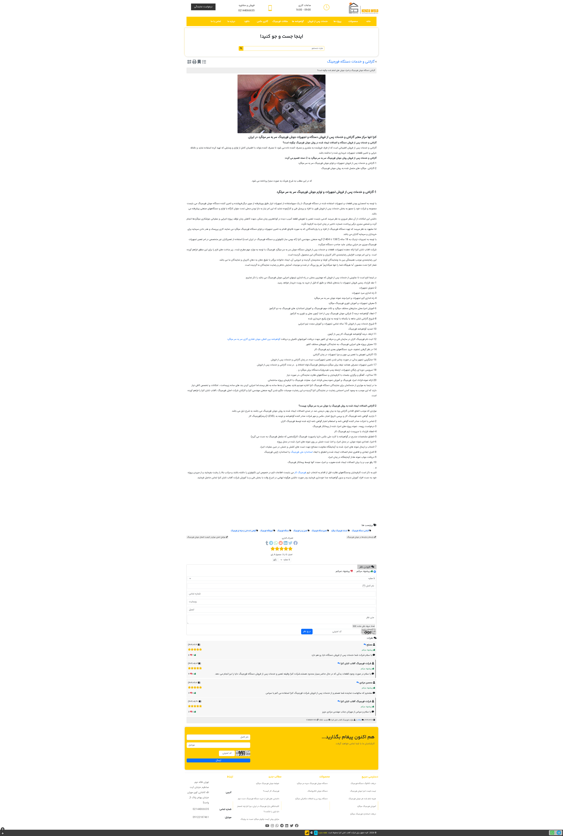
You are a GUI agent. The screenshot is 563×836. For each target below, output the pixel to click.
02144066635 (246, 11)
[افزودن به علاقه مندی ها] (199, 62)
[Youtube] (267, 826)
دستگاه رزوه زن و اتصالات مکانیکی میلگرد (311, 798)
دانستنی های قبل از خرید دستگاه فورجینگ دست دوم (258, 798)
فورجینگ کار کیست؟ (271, 791)
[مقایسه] (204, 62)
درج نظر (307, 631)
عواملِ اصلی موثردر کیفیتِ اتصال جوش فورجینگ (206, 537)
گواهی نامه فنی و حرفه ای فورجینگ (243, 530)
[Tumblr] (267, 543)
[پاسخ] (365, 645)
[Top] (2, 830)
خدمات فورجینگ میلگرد (339, 530)
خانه (368, 21)
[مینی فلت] (326, 7)
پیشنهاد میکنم (363, 571)
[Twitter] (290, 543)
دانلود (247, 21)
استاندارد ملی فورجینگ (302, 452)
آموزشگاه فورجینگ (266, 530)
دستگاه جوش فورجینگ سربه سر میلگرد (312, 783)
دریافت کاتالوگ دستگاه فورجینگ (363, 783)
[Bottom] (2, 834)
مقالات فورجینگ (280, 21)
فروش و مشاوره (247, 5)
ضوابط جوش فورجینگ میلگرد (267, 783)
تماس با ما (216, 21)
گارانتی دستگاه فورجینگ (360, 530)
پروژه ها (337, 21)
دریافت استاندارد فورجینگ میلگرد (363, 814)
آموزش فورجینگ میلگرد (366, 806)
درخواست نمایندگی (203, 7)
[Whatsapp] (276, 543)
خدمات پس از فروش (318, 21)
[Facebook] (295, 543)
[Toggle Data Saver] (307, 832)
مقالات (359, 719)
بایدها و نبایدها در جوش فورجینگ (360, 537)
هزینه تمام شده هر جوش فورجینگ (362, 798)
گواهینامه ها (298, 21)
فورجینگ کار (300, 473)
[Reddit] (280, 543)
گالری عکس (262, 21)
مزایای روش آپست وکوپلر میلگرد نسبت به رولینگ (259, 819)
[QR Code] (189, 62)
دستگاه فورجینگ (283, 530)
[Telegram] (271, 543)
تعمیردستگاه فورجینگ (319, 530)
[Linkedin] (285, 543)
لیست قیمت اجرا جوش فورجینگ (363, 791)
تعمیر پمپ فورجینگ (300, 530)
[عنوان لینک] (363, 8)
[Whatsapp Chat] (552, 832)
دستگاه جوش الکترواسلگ (317, 791)
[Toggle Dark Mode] (312, 832)
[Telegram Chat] (559, 832)
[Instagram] (272, 826)
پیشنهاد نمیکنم (343, 571)
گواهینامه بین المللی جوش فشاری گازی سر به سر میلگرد (254, 339)
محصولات (353, 21)
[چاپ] (194, 62)
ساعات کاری (305, 5)
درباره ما (231, 21)
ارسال (218, 760)
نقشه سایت (322, 832)
